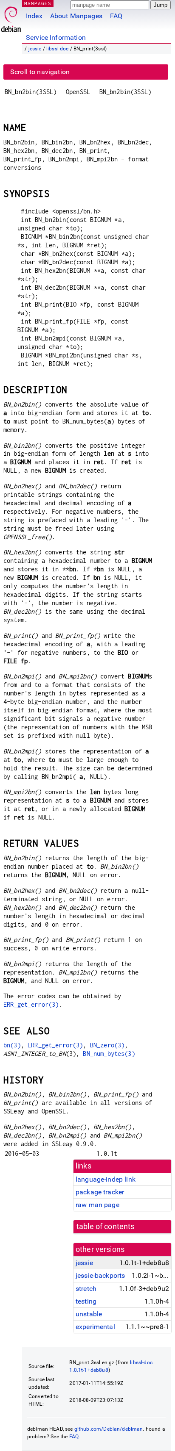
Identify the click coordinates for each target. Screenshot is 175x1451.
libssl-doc (57, 49)
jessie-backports (100, 1275)
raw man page (97, 1205)
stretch (86, 1289)
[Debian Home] (11, 17)
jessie (35, 49)
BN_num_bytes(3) (109, 1053)
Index (34, 16)
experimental (95, 1327)
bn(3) (12, 1045)
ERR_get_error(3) (31, 1004)
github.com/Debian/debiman (108, 1429)
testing (86, 1301)
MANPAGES (37, 3)
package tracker (100, 1192)
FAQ (116, 16)
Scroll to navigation (40, 72)
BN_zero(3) (107, 1045)
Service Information (56, 37)
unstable (89, 1314)
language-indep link (105, 1179)
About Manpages (76, 16)
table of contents (105, 1226)
